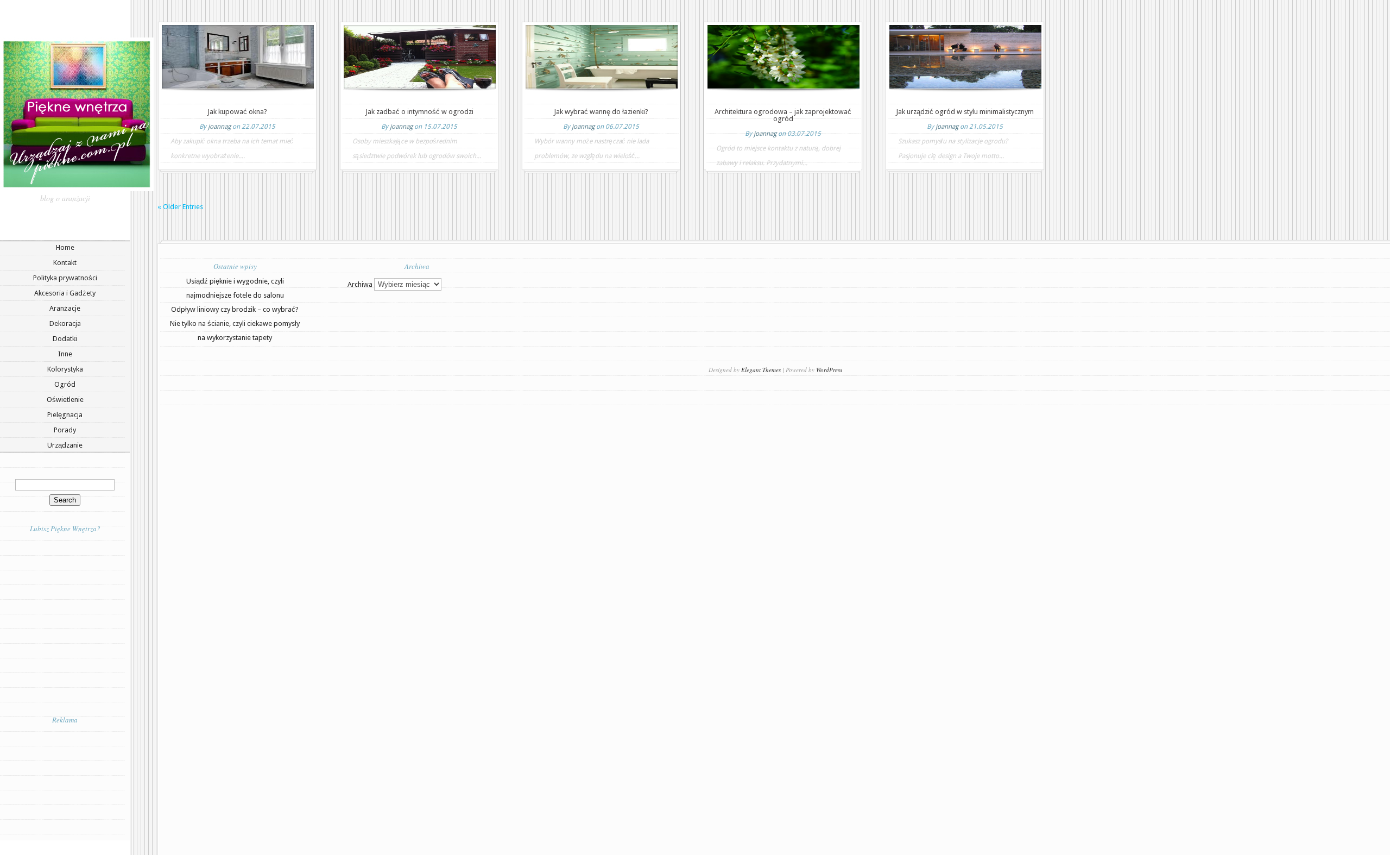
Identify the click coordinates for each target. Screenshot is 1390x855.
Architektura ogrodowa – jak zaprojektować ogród (783, 115)
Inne (65, 354)
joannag (219, 126)
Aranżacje (64, 308)
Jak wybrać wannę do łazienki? (601, 112)
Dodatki (65, 339)
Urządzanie (65, 445)
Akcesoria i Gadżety (65, 293)
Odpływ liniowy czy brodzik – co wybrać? (235, 309)
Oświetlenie (65, 399)
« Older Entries (180, 207)
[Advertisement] (65, 781)
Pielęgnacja (65, 415)
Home (65, 247)
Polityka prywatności (65, 278)
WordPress (829, 370)
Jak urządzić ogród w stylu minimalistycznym (965, 112)
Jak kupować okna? (237, 112)
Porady (65, 430)
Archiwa (360, 284)
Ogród (64, 384)
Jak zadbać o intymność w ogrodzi (419, 112)
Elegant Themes (761, 370)
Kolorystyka (65, 369)
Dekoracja (65, 323)
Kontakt (65, 263)
